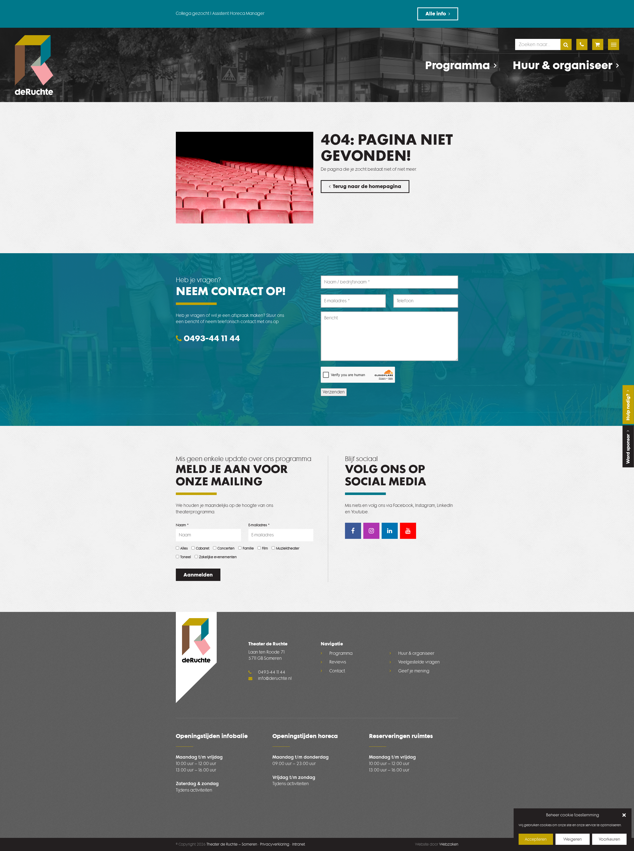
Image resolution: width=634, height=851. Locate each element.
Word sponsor (628, 448)
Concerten (226, 548)
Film (265, 548)
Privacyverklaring (274, 844)
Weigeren (572, 839)
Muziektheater (287, 548)
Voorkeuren (609, 839)
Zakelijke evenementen (218, 557)
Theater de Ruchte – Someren (232, 844)
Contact (337, 671)
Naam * (182, 525)
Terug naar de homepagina (367, 186)
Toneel (185, 557)
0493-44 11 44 (211, 338)
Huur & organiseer (562, 66)
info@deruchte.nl (274, 678)
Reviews (337, 662)
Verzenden (334, 392)
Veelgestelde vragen (419, 662)
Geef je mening (413, 671)
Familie (248, 548)
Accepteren (536, 839)
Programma (457, 66)
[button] (624, 815)
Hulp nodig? (628, 406)
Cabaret (202, 548)
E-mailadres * (259, 525)
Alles (184, 548)
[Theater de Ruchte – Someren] (34, 65)
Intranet (298, 844)
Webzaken (448, 844)
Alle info (435, 13)
